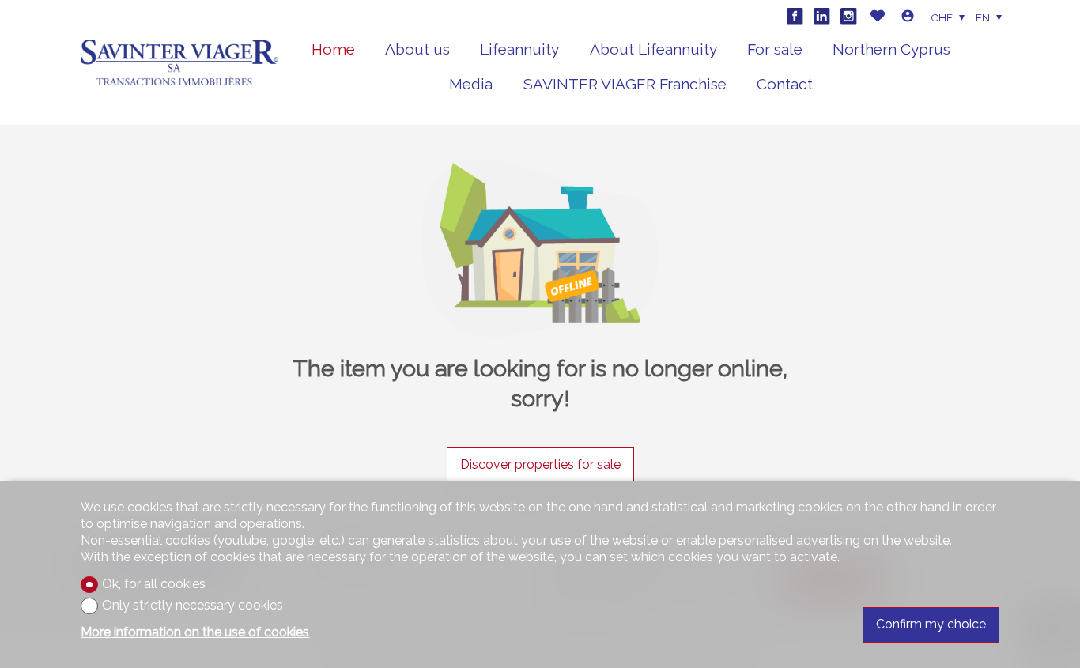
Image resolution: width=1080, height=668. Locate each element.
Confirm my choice (931, 624)
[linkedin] (821, 16)
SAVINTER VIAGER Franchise (625, 83)
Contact (785, 83)
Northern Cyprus (891, 49)
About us (417, 49)
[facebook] (794, 16)
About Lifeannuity (653, 49)
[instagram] (848, 16)
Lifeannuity (519, 49)
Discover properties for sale (540, 464)
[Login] (908, 18)
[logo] (179, 63)
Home (333, 49)
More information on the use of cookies (195, 632)
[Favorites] (877, 18)
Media (471, 83)
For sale (774, 49)
